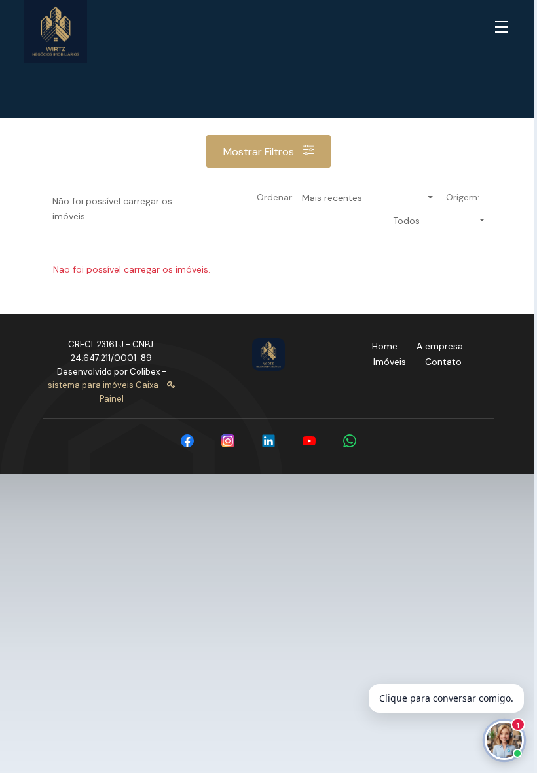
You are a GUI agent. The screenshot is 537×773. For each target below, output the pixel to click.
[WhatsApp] (350, 441)
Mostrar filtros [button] (260, 152)
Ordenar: (275, 197)
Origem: (462, 197)
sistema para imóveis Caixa (103, 384)
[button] (504, 27)
